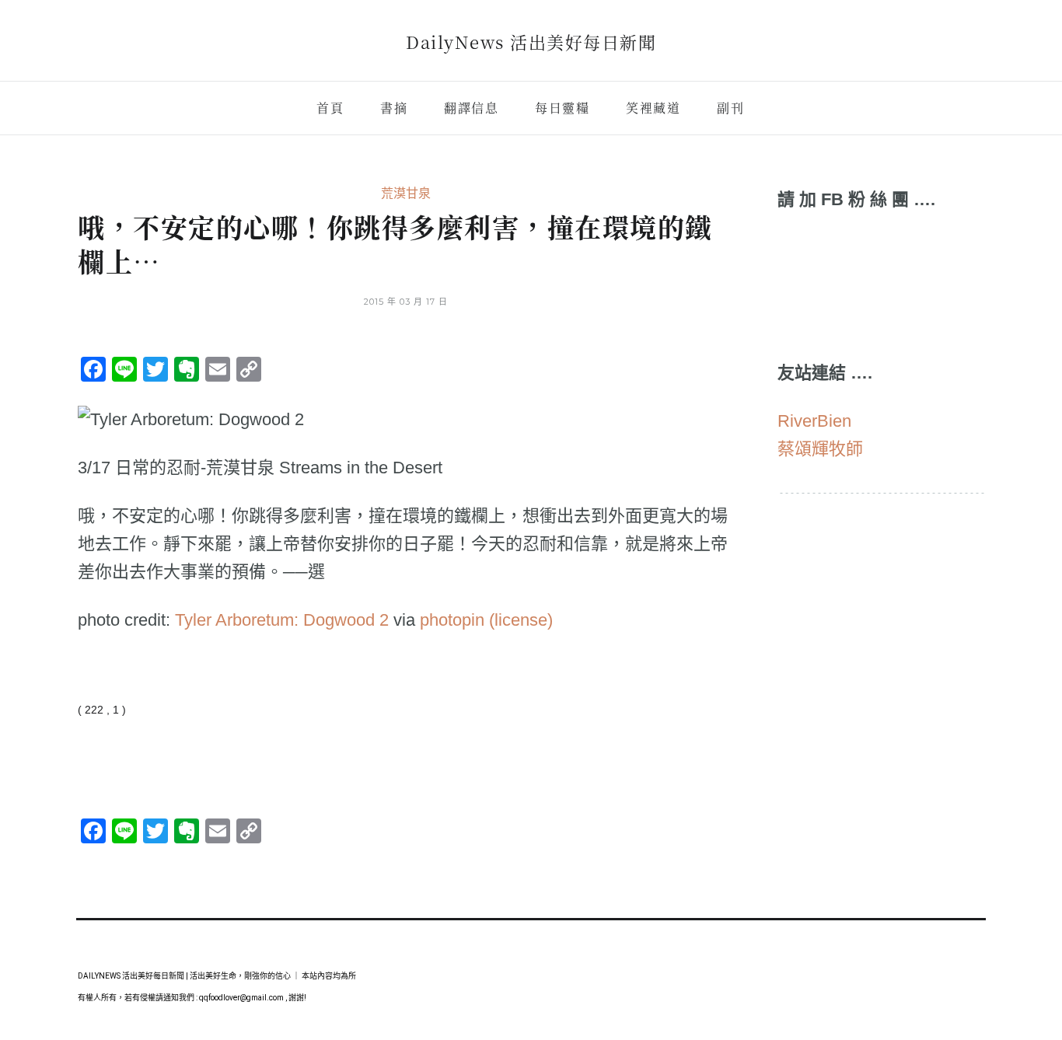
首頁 (330, 108)
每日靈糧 (562, 108)
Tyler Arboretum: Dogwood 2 (282, 620)
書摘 (393, 108)
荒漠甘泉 (406, 193)
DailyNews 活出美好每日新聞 (531, 42)
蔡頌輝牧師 (820, 449)
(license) (521, 620)
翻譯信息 (471, 108)
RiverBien (814, 421)
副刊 (730, 108)
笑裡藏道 (653, 108)
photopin (452, 620)
